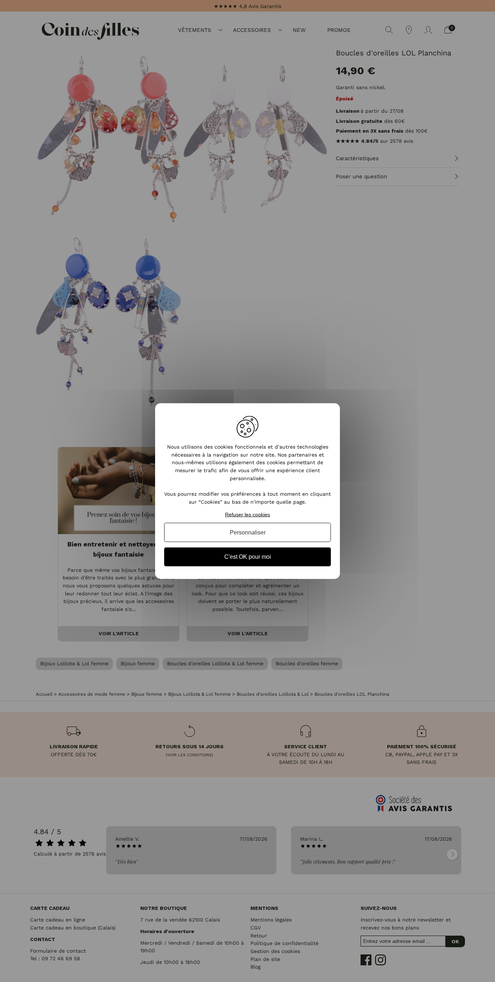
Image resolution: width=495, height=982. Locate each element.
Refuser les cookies (247, 514)
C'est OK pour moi (247, 557)
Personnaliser (248, 532)
